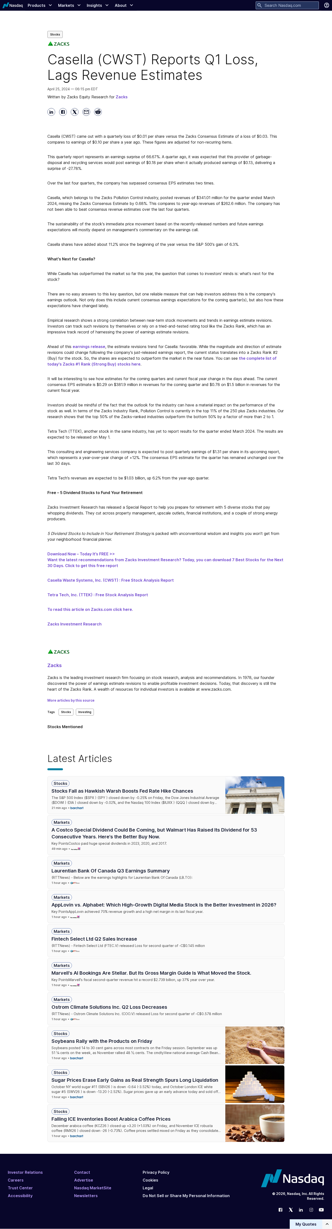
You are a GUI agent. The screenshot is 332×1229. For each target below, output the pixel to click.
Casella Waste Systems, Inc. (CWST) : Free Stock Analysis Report (110, 580)
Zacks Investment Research (74, 624)
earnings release (89, 346)
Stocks (55, 34)
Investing (84, 712)
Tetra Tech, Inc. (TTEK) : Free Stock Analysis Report (97, 594)
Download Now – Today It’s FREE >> (81, 553)
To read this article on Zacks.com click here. (90, 609)
